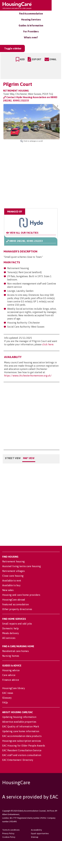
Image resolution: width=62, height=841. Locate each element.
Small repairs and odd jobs (17, 623)
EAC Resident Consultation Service (22, 750)
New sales (8, 590)
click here (47, 344)
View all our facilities (23, 232)
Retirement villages (13, 571)
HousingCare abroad (13, 599)
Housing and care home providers (21, 595)
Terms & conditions (11, 830)
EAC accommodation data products (22, 736)
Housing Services (31, 19)
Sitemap (34, 837)
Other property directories (17, 609)
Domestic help (10, 628)
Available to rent (11, 580)
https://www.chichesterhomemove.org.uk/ (28, 375)
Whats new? (31, 37)
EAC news (7, 693)
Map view (29, 458)
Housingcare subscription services (21, 740)
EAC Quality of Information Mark (20, 726)
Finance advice (10, 679)
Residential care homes (15, 651)
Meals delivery (10, 633)
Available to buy (11, 585)
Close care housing (13, 575)
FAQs (5, 702)
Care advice (8, 675)
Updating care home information (20, 731)
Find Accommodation (31, 13)
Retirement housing (13, 561)
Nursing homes (10, 655)
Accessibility (36, 830)
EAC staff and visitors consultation (21, 755)
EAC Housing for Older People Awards (23, 745)
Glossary (7, 697)
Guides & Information (31, 25)
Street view (13, 458)
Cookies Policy (8, 837)
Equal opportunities (40, 833)
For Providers (31, 31)
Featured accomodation (15, 604)
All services (8, 638)
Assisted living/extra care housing (21, 566)
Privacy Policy (8, 833)
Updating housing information (19, 717)
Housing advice (11, 670)
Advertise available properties (19, 721)
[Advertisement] (31, 175)
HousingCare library (13, 688)
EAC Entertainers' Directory (17, 760)
